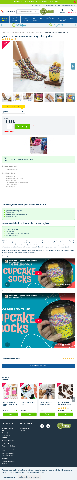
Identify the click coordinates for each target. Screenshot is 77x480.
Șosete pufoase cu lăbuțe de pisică (46, 403)
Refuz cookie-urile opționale (29, 477)
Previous (1, 25)
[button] (13, 126)
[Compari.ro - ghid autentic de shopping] (47, 14)
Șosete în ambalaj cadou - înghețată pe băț (10, 404)
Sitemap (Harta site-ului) (8, 429)
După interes (34, 19)
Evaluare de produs (8, 440)
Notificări (5, 458)
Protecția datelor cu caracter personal (8, 454)
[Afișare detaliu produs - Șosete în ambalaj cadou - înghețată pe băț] (10, 391)
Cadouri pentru (25, 19)
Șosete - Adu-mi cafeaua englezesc (64, 403)
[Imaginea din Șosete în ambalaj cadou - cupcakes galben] (7, 97)
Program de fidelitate (8, 446)
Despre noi (5, 443)
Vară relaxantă (15, 19)
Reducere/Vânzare (47, 18)
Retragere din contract (6, 437)
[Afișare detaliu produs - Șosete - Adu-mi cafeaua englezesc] (65, 391)
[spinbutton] (9, 126)
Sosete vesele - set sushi (28, 403)
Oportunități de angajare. (25, 429)
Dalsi (73, 66)
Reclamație (5, 433)
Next (75, 25)
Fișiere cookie (6, 466)
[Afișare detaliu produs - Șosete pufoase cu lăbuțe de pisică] (47, 391)
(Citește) (41, 472)
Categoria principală (62, 19)
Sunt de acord (9, 477)
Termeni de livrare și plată (8, 450)
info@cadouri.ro (51, 5)
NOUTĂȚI (72, 18)
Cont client (62, 12)
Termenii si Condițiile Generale (8, 462)
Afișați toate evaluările (38, 365)
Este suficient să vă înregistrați (48, 1)
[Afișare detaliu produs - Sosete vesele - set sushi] (28, 391)
